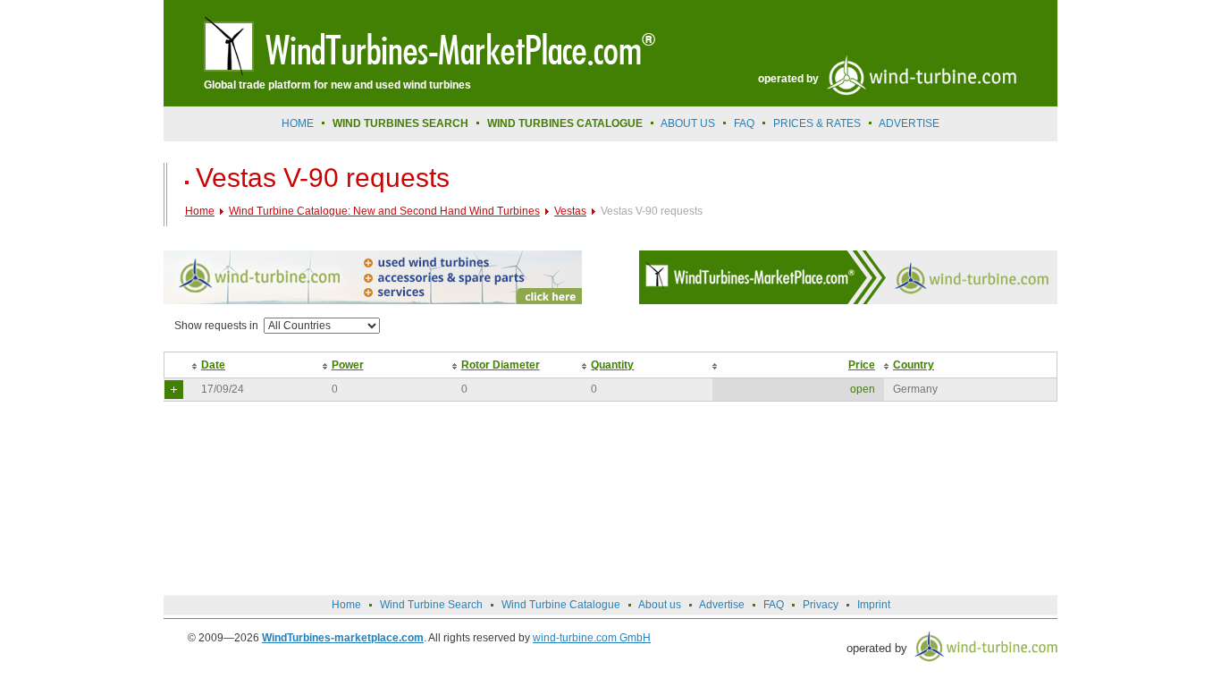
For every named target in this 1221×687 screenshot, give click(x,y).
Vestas (570, 211)
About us (688, 123)
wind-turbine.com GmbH (592, 638)
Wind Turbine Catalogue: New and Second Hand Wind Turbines (384, 211)
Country (913, 365)
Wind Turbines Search (400, 123)
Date (213, 365)
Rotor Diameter (500, 365)
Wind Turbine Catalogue (560, 604)
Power (348, 365)
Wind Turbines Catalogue (565, 123)
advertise (909, 123)
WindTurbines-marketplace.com (343, 638)
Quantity (612, 365)
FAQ (744, 123)
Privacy (820, 604)
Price (861, 365)
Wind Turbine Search (431, 604)
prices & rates (817, 123)
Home (298, 123)
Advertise (722, 604)
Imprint (873, 604)
